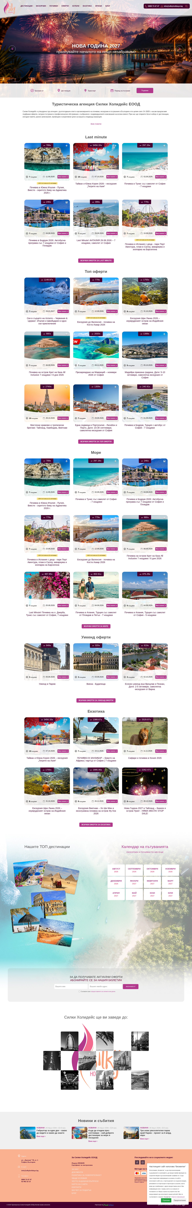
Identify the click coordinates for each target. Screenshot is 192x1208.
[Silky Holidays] (9, 8)
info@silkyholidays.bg (173, 6)
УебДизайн (177, 1205)
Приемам (166, 1200)
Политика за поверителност (87, 1175)
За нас (75, 1169)
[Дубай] (69, 1041)
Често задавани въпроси (85, 1181)
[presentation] (12, 48)
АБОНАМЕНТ (131, 986)
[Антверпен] (105, 1080)
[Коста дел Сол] (105, 1041)
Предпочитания (180, 1200)
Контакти (76, 1187)
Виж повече (96, 124)
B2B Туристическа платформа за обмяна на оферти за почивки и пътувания (108, 1205)
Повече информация (178, 1197)
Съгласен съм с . (98, 991)
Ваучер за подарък (81, 1190)
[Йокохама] (69, 1080)
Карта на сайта (80, 1184)
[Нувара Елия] (140, 1080)
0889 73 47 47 (153, 6)
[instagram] (142, 1162)
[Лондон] (140, 1041)
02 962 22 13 (26, 1181)
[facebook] (137, 1162)
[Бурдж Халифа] (52, 1060)
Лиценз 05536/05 (78, 1163)
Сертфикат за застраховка (82, 1165)
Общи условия (79, 1178)
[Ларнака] (122, 1060)
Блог (74, 1193)
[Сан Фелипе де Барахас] (87, 1060)
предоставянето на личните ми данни (103, 991)
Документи (77, 1172)
